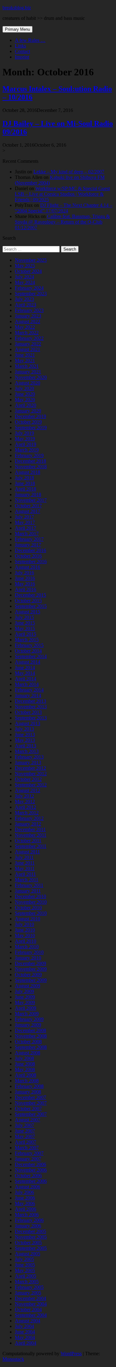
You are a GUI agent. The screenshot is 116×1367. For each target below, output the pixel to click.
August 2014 (27, 662)
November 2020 (31, 377)
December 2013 (30, 701)
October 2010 (28, 907)
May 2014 (25, 673)
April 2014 (25, 678)
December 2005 (30, 1231)
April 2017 (25, 528)
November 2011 (30, 835)
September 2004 (31, 1315)
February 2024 (29, 288)
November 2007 (31, 1103)
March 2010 (27, 946)
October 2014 (28, 650)
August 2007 (27, 1119)
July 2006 (24, 1192)
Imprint (22, 57)
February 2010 (29, 952)
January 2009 (28, 1024)
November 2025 (31, 260)
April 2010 (25, 941)
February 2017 (29, 539)
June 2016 (25, 578)
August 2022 (27, 321)
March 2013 (27, 751)
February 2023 (29, 310)
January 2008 (28, 1091)
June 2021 (25, 355)
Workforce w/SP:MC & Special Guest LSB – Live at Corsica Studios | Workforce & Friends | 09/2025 (62, 194)
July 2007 (24, 1125)
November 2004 (31, 1304)
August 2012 (27, 790)
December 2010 (30, 896)
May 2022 (25, 327)
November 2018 (31, 466)
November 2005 (31, 1237)
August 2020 (27, 382)
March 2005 (27, 1281)
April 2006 (25, 1209)
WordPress (71, 1353)
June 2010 (25, 930)
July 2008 (24, 1058)
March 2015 (27, 639)
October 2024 (28, 271)
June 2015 (25, 623)
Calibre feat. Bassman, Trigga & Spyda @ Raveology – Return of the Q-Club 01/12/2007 (62, 222)
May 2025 (25, 265)
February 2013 (29, 756)
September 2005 (31, 1248)
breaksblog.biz (16, 7)
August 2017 (27, 511)
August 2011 (27, 851)
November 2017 (31, 500)
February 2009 (29, 1019)
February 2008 (29, 1086)
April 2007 (25, 1142)
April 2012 (25, 807)
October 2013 (28, 712)
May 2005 (25, 1270)
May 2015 (25, 628)
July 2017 (24, 516)
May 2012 (25, 801)
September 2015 (31, 606)
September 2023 (31, 293)
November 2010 (31, 902)
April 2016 (25, 589)
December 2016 (30, 550)
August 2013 (27, 723)
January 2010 (28, 957)
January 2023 (28, 315)
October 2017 (28, 505)
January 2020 (28, 410)
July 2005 (24, 1259)
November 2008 (31, 1036)
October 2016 (28, 556)
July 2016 (24, 572)
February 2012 (29, 818)
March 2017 (27, 533)
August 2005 (27, 1253)
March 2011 (26, 879)
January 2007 (28, 1158)
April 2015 (25, 634)
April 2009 (25, 1008)
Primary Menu (17, 29)
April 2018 (25, 489)
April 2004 (25, 1343)
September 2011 (30, 846)
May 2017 (25, 522)
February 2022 (29, 338)
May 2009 (25, 1002)
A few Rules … (30, 40)
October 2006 (28, 1175)
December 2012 (30, 768)
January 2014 (28, 695)
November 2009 (31, 969)
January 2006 (28, 1225)
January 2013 (28, 762)
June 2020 (25, 394)
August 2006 (27, 1186)
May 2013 (25, 740)
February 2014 (29, 689)
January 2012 (28, 823)
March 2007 (27, 1147)
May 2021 (25, 360)
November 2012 (31, 773)
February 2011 (29, 885)
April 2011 (25, 874)
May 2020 (25, 399)
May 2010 (25, 935)
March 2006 (27, 1214)
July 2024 (24, 276)
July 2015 (24, 617)
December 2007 (30, 1097)
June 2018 (25, 483)
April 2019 (25, 444)
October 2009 (28, 974)
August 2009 (27, 985)
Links (20, 45)
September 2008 (31, 1047)
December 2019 (30, 416)
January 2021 (28, 371)
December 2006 (30, 1164)
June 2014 (25, 667)
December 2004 (30, 1298)
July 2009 (24, 991)
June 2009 (25, 997)
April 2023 (25, 304)
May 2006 (25, 1203)
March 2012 (27, 812)
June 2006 (25, 1197)
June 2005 (25, 1264)
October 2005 (28, 1242)
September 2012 (31, 784)
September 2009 (31, 980)
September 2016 (31, 561)
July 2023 (24, 299)
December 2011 (30, 829)
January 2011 (28, 890)
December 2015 (30, 595)
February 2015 (29, 645)
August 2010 (27, 918)
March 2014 (27, 684)
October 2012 (28, 779)
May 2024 (25, 282)
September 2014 (31, 656)
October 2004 (28, 1309)
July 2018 (24, 477)
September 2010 (31, 913)
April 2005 (25, 1276)
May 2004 (25, 1337)
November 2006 (31, 1170)
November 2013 (31, 706)
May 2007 (25, 1136)
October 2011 (28, 840)
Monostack (13, 1359)
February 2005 (29, 1287)
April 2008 (25, 1075)
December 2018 (30, 461)
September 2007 (31, 1114)
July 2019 (24, 433)
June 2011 (25, 863)
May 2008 (25, 1069)
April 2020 (25, 405)
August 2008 (27, 1052)
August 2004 (27, 1320)
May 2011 (25, 868)
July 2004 (24, 1326)
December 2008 (30, 1030)
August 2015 (27, 611)
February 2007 (29, 1153)
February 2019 (29, 455)
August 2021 (27, 349)
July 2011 (24, 857)
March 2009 (27, 1013)
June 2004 (25, 1331)
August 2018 (27, 472)
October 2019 (28, 422)
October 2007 (28, 1108)
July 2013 (24, 729)
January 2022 (28, 343)
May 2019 (25, 438)
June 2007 (25, 1130)
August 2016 (27, 567)
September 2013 (31, 717)
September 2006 (31, 1181)
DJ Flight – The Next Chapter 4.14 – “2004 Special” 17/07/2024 (63, 208)
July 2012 (24, 796)
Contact (22, 51)
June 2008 (25, 1063)
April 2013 (25, 745)
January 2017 (28, 544)
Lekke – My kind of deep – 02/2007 (68, 171)
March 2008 (27, 1080)
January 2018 (28, 494)
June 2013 (25, 734)
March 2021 (27, 366)
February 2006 (29, 1220)
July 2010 (24, 924)
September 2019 (31, 427)
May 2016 (25, 583)
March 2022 (27, 332)
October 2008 (28, 1041)
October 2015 (28, 600)
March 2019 (27, 449)
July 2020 (24, 388)
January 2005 (28, 1292)
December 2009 (30, 963)
